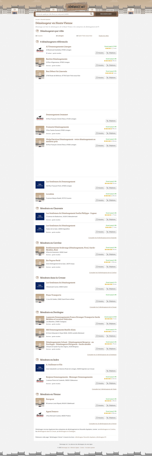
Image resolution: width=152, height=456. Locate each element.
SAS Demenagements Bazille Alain (61, 329)
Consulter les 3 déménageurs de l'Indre (104, 389)
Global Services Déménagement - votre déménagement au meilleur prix (70, 140)
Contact (82, 447)
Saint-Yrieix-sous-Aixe (85, 36)
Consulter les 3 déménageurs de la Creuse (103, 307)
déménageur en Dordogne (67, 431)
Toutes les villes (104, 36)
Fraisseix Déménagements (57, 127)
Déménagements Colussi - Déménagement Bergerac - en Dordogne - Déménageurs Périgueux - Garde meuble (70, 343)
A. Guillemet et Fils (54, 364)
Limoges (61, 36)
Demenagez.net (76, 6)
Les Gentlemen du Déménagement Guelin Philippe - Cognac (71, 213)
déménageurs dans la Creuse (47, 431)
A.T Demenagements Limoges (58, 46)
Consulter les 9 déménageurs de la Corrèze (102, 272)
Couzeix (39, 36)
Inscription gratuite (90, 447)
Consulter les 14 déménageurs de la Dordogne (101, 354)
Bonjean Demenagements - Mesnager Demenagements (69, 377)
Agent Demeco (52, 411)
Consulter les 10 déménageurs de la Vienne (102, 423)
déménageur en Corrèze (107, 429)
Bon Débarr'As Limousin (56, 71)
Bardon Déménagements (56, 59)
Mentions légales (75, 447)
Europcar (50, 399)
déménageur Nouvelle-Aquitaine (85, 437)
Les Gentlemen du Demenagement (60, 181)
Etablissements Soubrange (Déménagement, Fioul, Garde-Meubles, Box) (70, 248)
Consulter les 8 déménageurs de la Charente (102, 238)
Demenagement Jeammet (57, 114)
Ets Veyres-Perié (53, 260)
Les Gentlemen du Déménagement (60, 225)
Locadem (50, 194)
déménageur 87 (101, 437)
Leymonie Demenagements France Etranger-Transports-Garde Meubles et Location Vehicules (73, 318)
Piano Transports (53, 295)
